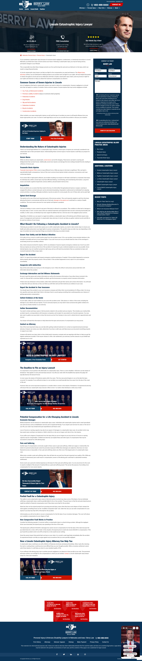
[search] (88, 4)
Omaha (21, 9)
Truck (26, 91)
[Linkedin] (71, 655)
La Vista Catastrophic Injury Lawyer (107, 179)
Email (96, 74)
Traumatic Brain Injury (103, 158)
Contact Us (116, 5)
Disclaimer (119, 658)
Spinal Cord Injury (102, 155)
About (116, 8)
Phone (110, 74)
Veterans (109, 8)
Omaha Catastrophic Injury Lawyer (107, 170)
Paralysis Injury (101, 152)
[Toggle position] (134, 628)
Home (21, 55)
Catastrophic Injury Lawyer (105, 181)
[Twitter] (64, 655)
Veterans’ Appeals (59, 642)
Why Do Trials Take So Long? (105, 201)
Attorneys (82, 8)
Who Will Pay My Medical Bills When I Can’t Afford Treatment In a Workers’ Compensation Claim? (108, 213)
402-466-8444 (101, 4)
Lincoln (27, 9)
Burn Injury (100, 149)
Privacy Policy (94, 642)
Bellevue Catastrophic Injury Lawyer (107, 173)
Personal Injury (91, 8)
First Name (97, 68)
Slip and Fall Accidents (29, 102)
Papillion (42, 9)
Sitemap (71, 642)
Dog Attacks (26, 99)
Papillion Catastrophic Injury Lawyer (107, 176)
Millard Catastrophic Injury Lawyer (107, 184)
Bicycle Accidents (27, 108)
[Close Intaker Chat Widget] (137, 628)
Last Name (111, 68)
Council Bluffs (34, 9)
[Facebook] (56, 655)
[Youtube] (78, 655)
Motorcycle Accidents (36, 91)
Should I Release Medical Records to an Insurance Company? (108, 205)
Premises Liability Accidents (30, 94)
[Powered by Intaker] (133, 657)
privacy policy (103, 124)
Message (97, 79)
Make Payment (81, 642)
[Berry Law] (34, 4)
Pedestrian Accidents (28, 96)
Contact (66, 553)
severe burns (47, 160)
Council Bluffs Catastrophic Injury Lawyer (106, 188)
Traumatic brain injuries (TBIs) (28, 170)
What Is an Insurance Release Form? (108, 209)
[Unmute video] (124, 628)
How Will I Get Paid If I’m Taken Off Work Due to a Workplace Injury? (107, 218)
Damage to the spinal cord (61, 200)
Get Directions (57, 608)
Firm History (37, 642)
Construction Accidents (29, 111)
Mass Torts (102, 8)
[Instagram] (85, 655)
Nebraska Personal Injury (29, 55)
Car (23, 91)
